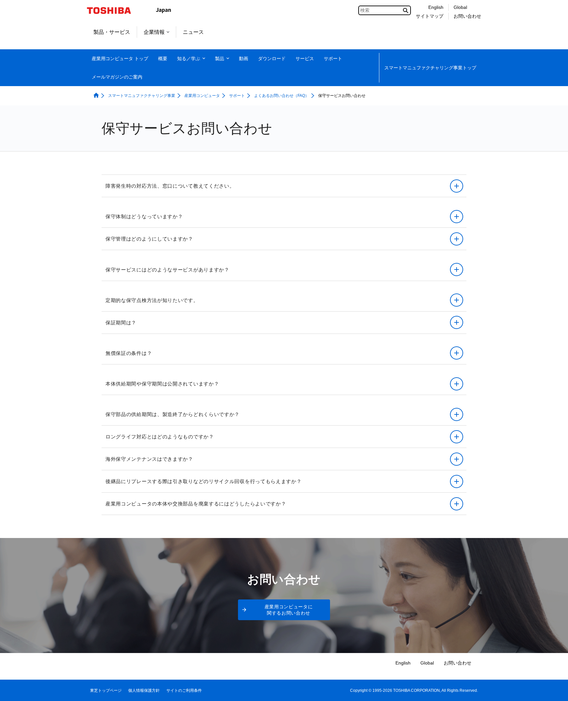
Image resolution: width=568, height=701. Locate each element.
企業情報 (154, 32)
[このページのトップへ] (553, 689)
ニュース (193, 32)
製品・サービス (111, 32)
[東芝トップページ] (113, 10)
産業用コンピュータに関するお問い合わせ (289, 610)
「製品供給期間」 (255, 399)
